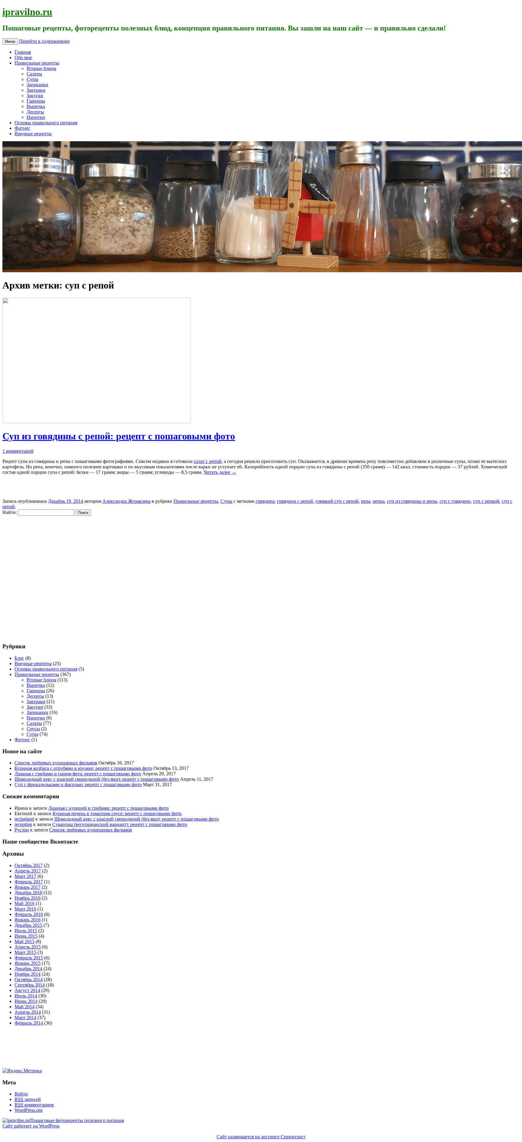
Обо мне (23, 57)
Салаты (34, 73)
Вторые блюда (41, 68)
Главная (22, 52)
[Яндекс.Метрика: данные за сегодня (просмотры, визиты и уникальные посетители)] (22, 1070)
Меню (10, 41)
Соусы (33, 728)
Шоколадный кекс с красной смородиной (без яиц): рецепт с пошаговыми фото (96, 779)
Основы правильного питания (45, 122)
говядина (265, 501)
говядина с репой (295, 501)
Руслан (21, 829)
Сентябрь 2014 (29, 984)
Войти (21, 1093)
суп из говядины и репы (412, 501)
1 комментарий (18, 451)
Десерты (35, 111)
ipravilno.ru (27, 11)
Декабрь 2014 (28, 968)
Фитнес (22, 128)
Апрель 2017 (27, 870)
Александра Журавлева (126, 501)
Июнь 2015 (25, 936)
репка (379, 501)
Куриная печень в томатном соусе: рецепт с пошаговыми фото (117, 813)
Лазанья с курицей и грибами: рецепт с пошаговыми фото (108, 808)
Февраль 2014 (28, 1023)
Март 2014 (25, 1017)
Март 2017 (25, 876)
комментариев (34, 1104)
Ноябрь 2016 (27, 898)
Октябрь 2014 (28, 979)
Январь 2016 (27, 919)
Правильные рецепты (36, 62)
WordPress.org (28, 1110)
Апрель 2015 (27, 946)
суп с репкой (486, 501)
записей (27, 1099)
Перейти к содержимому (44, 41)
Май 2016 (24, 903)
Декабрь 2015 (28, 925)
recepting (23, 824)
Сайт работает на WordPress (31, 1125)
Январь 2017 (27, 887)
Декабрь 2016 (28, 892)
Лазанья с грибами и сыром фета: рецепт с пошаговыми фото (77, 773)
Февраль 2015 (28, 957)
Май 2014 (24, 1006)
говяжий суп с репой (337, 501)
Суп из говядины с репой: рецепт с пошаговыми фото (118, 436)
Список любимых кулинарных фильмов (55, 762)
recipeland (24, 818)
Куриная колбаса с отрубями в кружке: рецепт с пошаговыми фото (83, 768)
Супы (32, 79)
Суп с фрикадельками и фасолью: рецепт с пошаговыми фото (78, 784)
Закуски (35, 95)
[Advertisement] (38, 576)
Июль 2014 (25, 995)
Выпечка (36, 106)
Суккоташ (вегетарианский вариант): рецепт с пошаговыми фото (119, 824)
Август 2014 (27, 990)
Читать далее (220, 472)
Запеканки (37, 84)
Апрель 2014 (27, 1012)
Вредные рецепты (33, 133)
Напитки (36, 117)
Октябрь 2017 (28, 865)
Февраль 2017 (28, 881)
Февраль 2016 (28, 914)
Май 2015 (24, 941)
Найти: (9, 512)
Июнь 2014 (25, 1001)
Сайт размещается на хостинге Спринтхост (261, 1136)
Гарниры (36, 101)
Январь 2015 (27, 963)
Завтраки (36, 90)
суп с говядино (455, 501)
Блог (19, 658)
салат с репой (207, 461)
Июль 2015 (25, 930)
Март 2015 (25, 952)
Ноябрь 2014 (27, 974)
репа (365, 501)
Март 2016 (25, 908)
